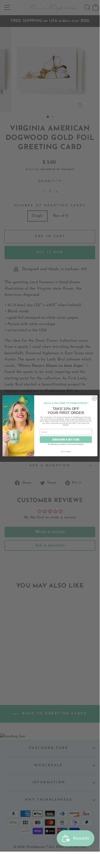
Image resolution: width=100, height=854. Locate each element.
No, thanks (65, 451)
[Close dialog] (94, 398)
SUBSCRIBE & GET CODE (66, 440)
